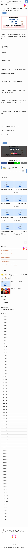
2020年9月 (5, 504)
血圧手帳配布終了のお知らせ (7, 254)
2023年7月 (5, 412)
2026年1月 (5, 337)
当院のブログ (6, 302)
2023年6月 (5, 415)
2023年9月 (5, 406)
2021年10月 (5, 465)
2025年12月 (5, 340)
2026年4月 (5, 328)
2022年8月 (5, 442)
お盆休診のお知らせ (5, 257)
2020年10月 (5, 501)
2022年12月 (5, 433)
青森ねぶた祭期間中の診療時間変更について (11, 265)
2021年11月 (5, 462)
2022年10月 (5, 439)
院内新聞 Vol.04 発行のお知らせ (8, 261)
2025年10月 (5, 346)
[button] (4, 163)
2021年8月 (5, 471)
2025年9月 (5, 349)
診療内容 (13, 543)
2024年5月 (5, 391)
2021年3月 (5, 486)
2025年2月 (5, 370)
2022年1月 (5, 457)
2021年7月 (5, 474)
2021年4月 (5, 483)
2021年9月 (5, 468)
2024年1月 (5, 400)
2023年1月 (5, 430)
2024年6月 (5, 388)
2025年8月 (5, 352)
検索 (25, 242)
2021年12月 (5, 459)
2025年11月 (5, 343)
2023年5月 (5, 418)
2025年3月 (5, 367)
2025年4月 (5, 364)
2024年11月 (5, 376)
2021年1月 (5, 492)
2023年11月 (5, 403)
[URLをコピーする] (24, 163)
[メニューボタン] (1, 1)
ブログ (17, 543)
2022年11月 (5, 436)
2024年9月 (5, 382)
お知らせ (4, 13)
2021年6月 (5, 477)
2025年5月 (5, 361)
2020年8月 (5, 507)
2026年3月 (5, 331)
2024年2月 (5, 397)
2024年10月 (5, 379)
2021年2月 (5, 489)
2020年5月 (5, 516)
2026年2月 (5, 334)
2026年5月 (5, 325)
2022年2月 (5, 454)
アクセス (20, 543)
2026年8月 (5, 316)
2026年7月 (5, 319)
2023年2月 (5, 427)
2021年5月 (5, 480)
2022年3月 (5, 451)
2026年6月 (5, 322)
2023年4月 (5, 421)
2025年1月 (5, 373)
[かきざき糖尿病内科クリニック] (14, 1)
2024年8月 (5, 385)
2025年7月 (5, 355)
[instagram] (24, 253)
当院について (8, 543)
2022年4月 (5, 448)
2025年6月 (5, 358)
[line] (26, 253)
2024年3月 (5, 394)
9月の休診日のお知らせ (6, 250)
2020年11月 (5, 498)
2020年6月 (5, 513)
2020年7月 (5, 510)
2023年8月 (5, 409)
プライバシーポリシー (14, 544)
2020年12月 (5, 495)
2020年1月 (5, 519)
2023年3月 (5, 424)
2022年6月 (5, 445)
